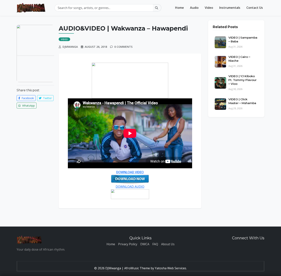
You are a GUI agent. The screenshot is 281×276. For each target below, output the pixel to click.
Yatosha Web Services (170, 268)
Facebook (27, 98)
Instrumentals (229, 8)
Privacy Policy (127, 244)
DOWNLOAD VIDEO (130, 172)
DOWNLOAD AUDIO (130, 187)
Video (209, 8)
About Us (168, 244)
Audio (194, 8)
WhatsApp (28, 105)
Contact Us (254, 8)
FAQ (155, 244)
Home (179, 8)
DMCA (144, 244)
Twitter (47, 98)
